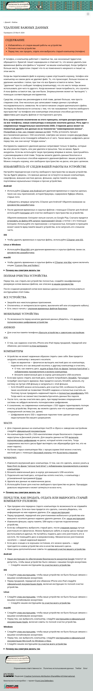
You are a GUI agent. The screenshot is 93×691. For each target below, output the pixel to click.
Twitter (78, 668)
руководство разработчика (20, 204)
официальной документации (31, 431)
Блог (85, 668)
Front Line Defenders (44, 680)
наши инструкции (60, 512)
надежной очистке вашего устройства (66, 549)
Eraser (39, 478)
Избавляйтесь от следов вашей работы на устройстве (35, 45)
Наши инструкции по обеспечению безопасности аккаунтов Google (41, 558)
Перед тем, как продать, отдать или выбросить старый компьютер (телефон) (46, 51)
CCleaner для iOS (74, 239)
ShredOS (72, 377)
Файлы (14, 22)
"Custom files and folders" (26, 265)
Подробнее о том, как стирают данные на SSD (27, 131)
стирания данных (68, 527)
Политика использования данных (58, 668)
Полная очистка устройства (21, 48)
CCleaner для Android (31, 190)
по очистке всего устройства (56, 565)
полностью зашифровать (71, 393)
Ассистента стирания (67, 452)
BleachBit (25, 249)
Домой (7, 22)
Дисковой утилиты (42, 452)
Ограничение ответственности (28, 668)
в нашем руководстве (62, 284)
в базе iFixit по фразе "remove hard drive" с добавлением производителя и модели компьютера (48, 466)
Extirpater (25, 212)
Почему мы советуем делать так (23, 270)
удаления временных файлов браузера (47, 308)
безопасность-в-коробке (18, 4)
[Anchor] (1, 27)
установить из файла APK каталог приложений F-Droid (34, 220)
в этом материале (38, 345)
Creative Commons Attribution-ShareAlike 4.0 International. (49, 676)
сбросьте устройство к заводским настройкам (61, 332)
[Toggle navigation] (88, 14)
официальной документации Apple (24, 584)
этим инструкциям (26, 574)
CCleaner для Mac (63, 262)
